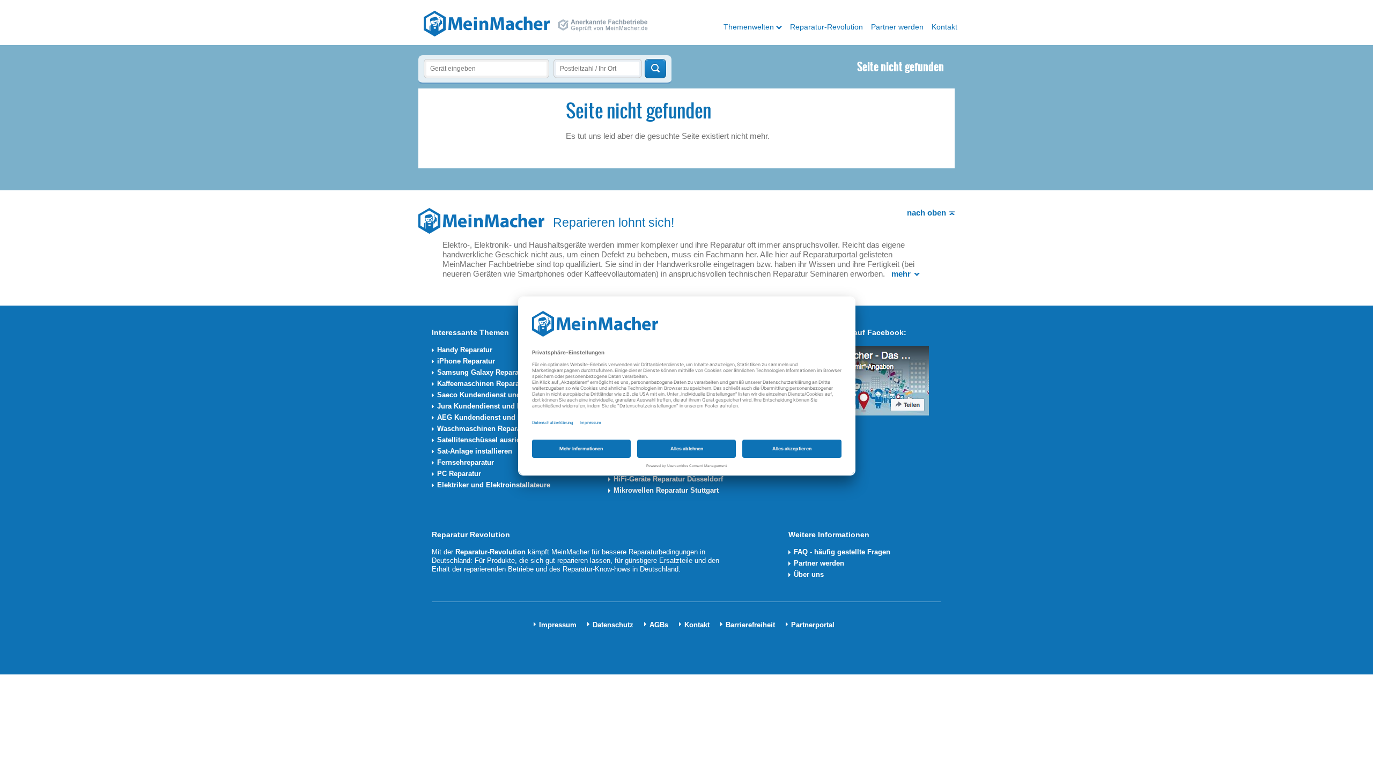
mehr (901, 273)
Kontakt (944, 27)
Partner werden (897, 27)
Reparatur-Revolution (826, 27)
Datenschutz (613, 625)
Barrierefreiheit (750, 625)
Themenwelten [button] (749, 27)
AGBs (658, 625)
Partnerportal (813, 625)
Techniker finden (655, 68)
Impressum (558, 625)
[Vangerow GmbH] (487, 23)
